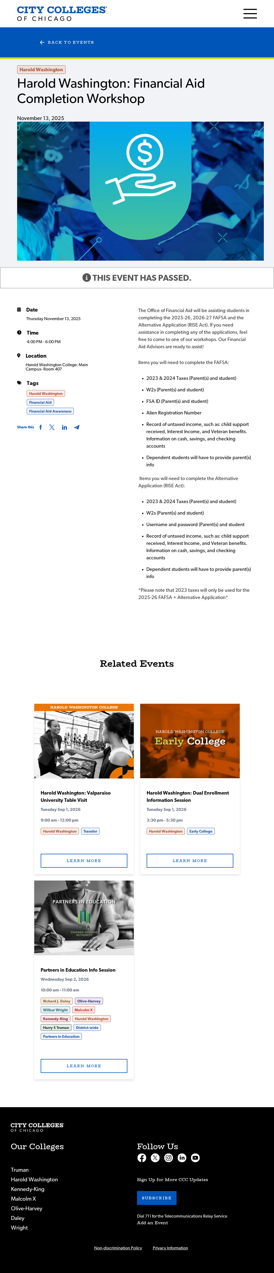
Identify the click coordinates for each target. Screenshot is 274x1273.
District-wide (87, 1028)
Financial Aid (40, 403)
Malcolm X (84, 1010)
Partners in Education (61, 1037)
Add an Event (152, 1222)
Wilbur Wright (55, 1010)
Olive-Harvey (89, 1001)
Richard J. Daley (56, 1001)
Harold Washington (41, 70)
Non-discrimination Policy (118, 1248)
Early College (200, 831)
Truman (20, 1170)
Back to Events (71, 42)
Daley (17, 1218)
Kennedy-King (55, 1019)
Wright (19, 1228)
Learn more (84, 861)
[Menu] (250, 13)
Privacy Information (170, 1248)
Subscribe (157, 1198)
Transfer (90, 831)
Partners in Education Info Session (78, 970)
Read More (84, 744)
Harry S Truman (56, 1028)
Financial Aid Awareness (50, 411)
